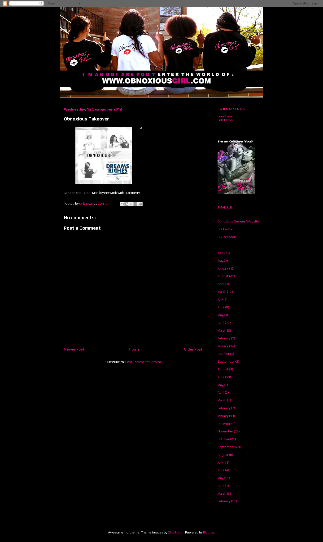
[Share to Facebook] (135, 204)
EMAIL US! (225, 207)
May (220, 260)
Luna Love (225, 116)
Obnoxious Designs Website (238, 221)
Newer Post (74, 349)
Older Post (193, 349)
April (221, 284)
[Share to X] (131, 204)
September (226, 361)
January (223, 268)
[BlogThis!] (126, 204)
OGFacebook (227, 237)
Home (134, 349)
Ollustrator (176, 532)
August (223, 276)
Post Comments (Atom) (143, 362)
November (225, 431)
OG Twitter (226, 229)
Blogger (208, 532)
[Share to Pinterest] (140, 204)
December (225, 424)
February (224, 338)
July (220, 299)
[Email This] (122, 204)
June (221, 307)
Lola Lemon (226, 120)
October (223, 353)
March (222, 291)
